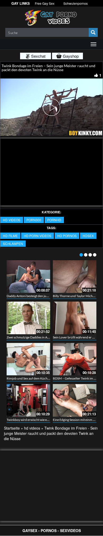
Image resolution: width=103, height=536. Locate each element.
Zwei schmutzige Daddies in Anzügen (32, 337)
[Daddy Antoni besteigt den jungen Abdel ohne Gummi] (28, 276)
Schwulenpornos (75, 3)
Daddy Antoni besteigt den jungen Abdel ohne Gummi (43, 296)
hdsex (88, 235)
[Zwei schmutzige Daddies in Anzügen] (28, 318)
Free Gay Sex (44, 3)
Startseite (12, 428)
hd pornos (67, 235)
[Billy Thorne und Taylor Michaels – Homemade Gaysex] (74, 276)
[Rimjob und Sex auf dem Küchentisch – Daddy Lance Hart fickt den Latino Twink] (28, 359)
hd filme (10, 235)
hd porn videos (37, 235)
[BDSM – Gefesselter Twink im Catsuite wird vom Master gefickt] (74, 359)
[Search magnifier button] (93, 32)
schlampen (13, 243)
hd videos (11, 220)
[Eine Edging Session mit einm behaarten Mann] (74, 400)
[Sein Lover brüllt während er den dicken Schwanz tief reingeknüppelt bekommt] (74, 318)
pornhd (54, 220)
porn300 (33, 220)
